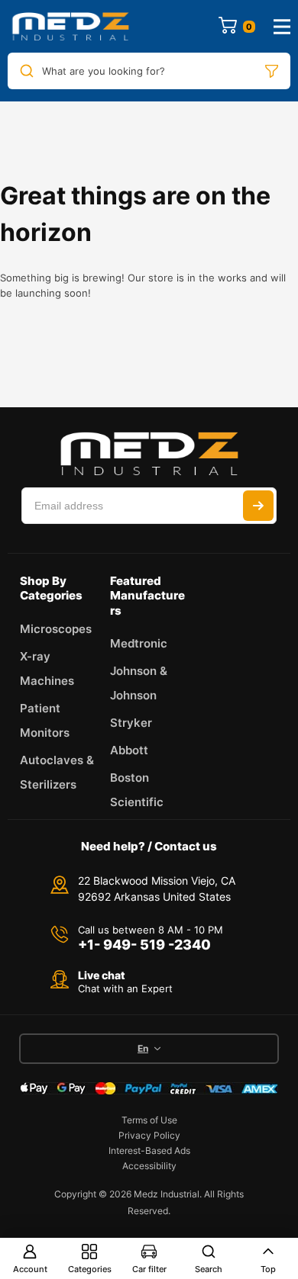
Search (208, 1269)
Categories (90, 1269)
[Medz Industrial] (70, 26)
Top (268, 1269)
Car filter (149, 1269)
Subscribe (258, 505)
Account (30, 1269)
